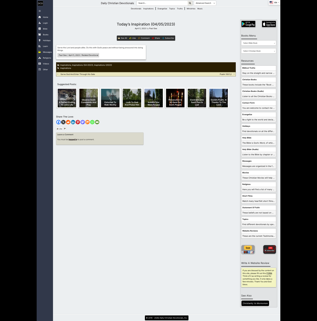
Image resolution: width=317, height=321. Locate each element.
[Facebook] (58, 122)
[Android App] (248, 24)
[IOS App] (269, 24)
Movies (245, 172)
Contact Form (248, 103)
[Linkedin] (73, 122)
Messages (246, 161)
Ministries (191, 8)
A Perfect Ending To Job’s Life (67, 103)
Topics (172, 8)
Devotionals (136, 8)
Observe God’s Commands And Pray (88, 102)
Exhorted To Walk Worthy (110, 103)
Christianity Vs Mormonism (255, 303)
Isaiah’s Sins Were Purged (154, 103)
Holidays (246, 126)
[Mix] (87, 122)
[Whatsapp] (92, 122)
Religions (246, 184)
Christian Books (249, 79)
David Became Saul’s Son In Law (197, 102)
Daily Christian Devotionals (117, 3)
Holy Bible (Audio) (250, 149)
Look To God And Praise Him (132, 103)
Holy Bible (246, 138)
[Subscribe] (269, 249)
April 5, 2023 (74, 55)
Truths (180, 8)
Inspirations (148, 8)
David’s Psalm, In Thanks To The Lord (219, 102)
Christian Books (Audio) (253, 91)
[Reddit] (68, 122)
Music (200, 8)
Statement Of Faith (251, 207)
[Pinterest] (78, 122)
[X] (63, 122)
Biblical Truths (248, 68)
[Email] (97, 122)
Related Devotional (90, 55)
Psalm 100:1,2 (226, 74)
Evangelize (162, 8)
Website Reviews (250, 231)
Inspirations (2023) (103, 65)
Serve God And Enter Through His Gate (78, 74)
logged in (73, 139)
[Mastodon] (82, 122)
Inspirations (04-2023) (82, 65)
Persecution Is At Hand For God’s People (175, 102)
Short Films (247, 196)
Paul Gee (63, 55)
